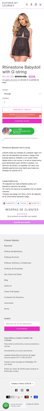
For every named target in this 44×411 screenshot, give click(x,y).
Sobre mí (8, 286)
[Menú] (40, 4)
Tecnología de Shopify (31, 404)
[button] (22, 115)
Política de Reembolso (13, 251)
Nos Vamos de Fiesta (12, 274)
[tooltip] (40, 116)
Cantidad (5, 98)
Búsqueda (8, 246)
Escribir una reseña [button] (22, 222)
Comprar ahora (22, 121)
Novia (6, 309)
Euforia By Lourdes (10, 4)
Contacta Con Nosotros (14, 297)
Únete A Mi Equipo (11, 291)
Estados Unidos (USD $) (21, 383)
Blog (6, 280)
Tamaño (5, 90)
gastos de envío (11, 80)
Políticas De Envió (11, 257)
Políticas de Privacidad (13, 269)
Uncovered (8, 303)
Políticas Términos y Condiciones (17, 263)
